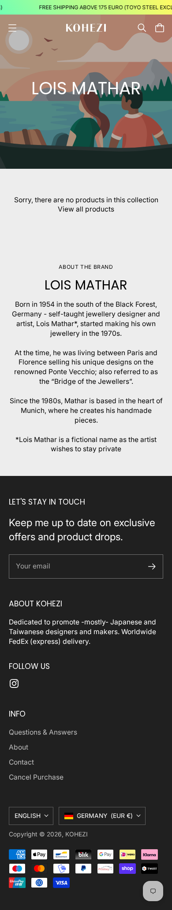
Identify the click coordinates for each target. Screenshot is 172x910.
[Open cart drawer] (159, 28)
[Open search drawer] (142, 28)
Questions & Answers (43, 732)
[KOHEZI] (86, 28)
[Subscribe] (152, 566)
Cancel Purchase (36, 777)
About (18, 747)
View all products (86, 209)
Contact (21, 762)
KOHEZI (76, 834)
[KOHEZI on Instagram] (14, 683)
